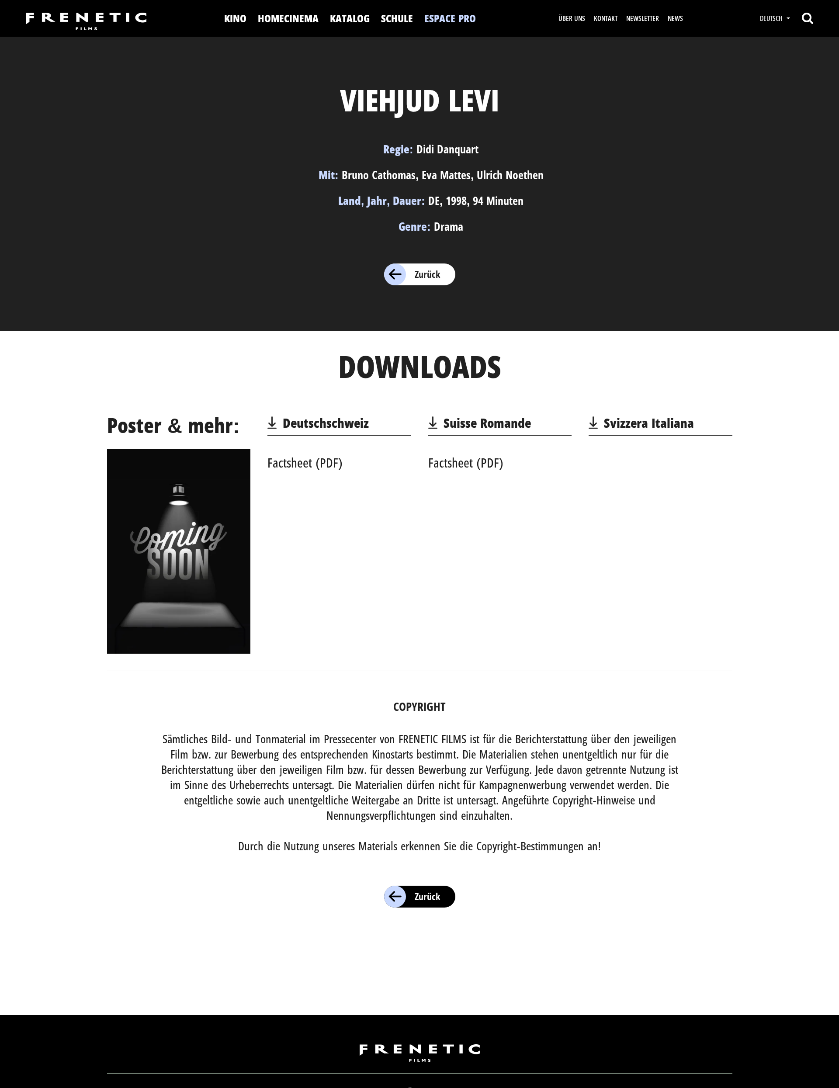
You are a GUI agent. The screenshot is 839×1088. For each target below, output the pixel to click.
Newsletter (642, 18)
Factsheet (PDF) (305, 462)
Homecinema (288, 18)
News (675, 18)
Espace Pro (450, 18)
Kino (235, 18)
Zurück (427, 274)
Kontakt (605, 18)
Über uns (571, 18)
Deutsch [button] (772, 18)
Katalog (350, 18)
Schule (397, 18)
